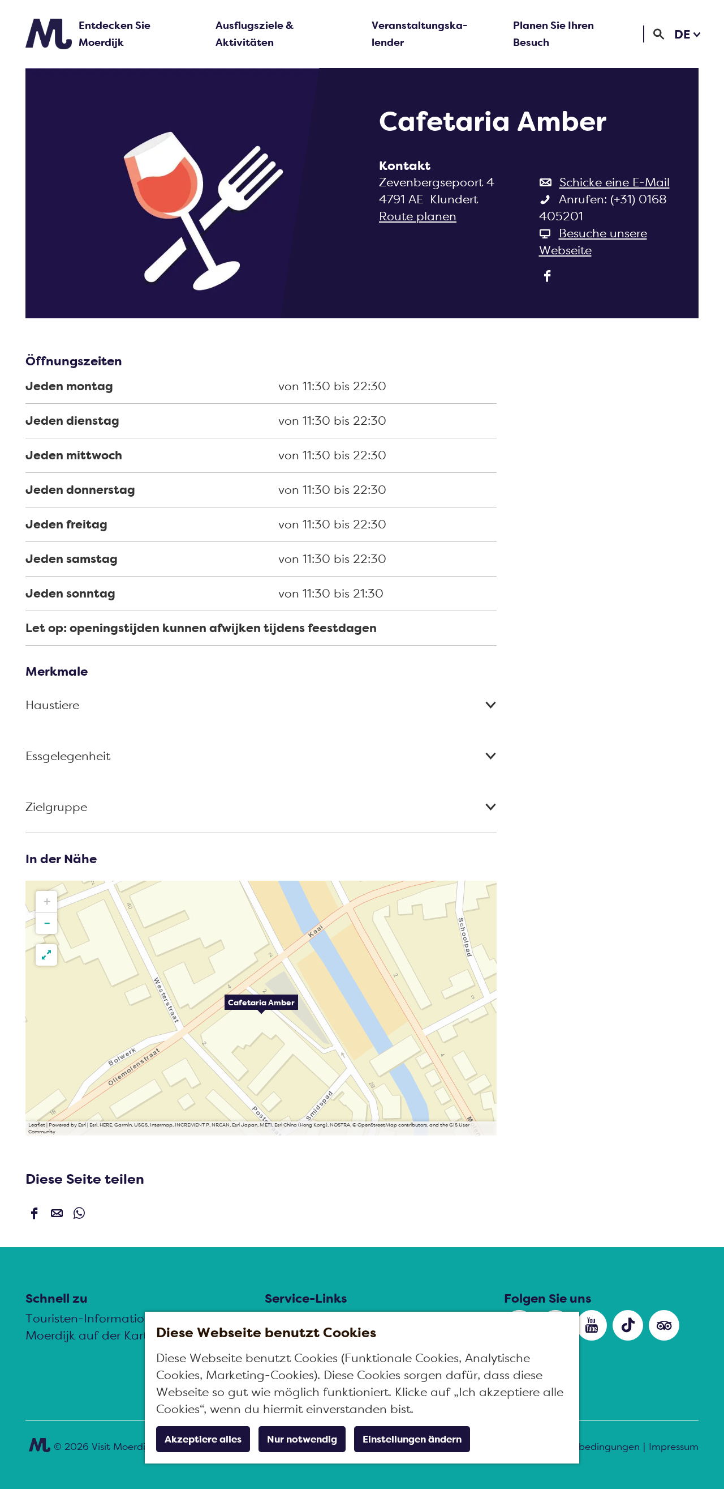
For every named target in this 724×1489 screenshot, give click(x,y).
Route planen (417, 216)
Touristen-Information (88, 1318)
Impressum (674, 1446)
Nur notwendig (302, 1439)
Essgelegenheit (67, 756)
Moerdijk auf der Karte (89, 1335)
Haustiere (52, 705)
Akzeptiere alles (203, 1439)
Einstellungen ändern (412, 1439)
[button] (261, 1008)
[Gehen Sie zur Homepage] (48, 34)
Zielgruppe (56, 807)
